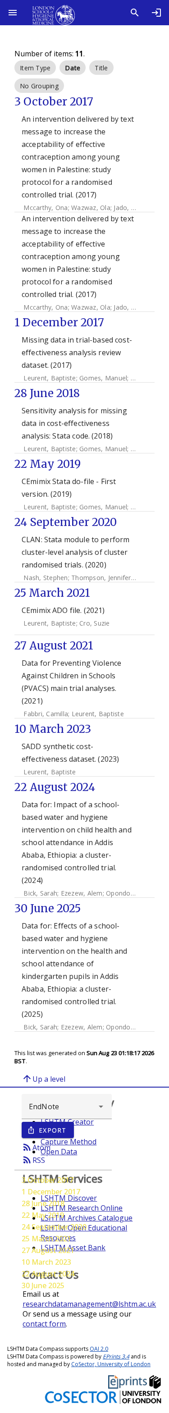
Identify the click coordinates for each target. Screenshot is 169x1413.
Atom (36, 1147)
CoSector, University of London (111, 1364)
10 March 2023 (46, 1262)
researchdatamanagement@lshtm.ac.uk (89, 1304)
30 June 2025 (43, 1285)
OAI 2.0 (99, 1349)
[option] (35, 67)
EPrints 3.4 (116, 1356)
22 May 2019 (43, 1215)
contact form (44, 1324)
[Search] (135, 12)
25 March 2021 (46, 1239)
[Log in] (156, 12)
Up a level (43, 1078)
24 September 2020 (54, 1227)
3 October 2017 (47, 1180)
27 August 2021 (48, 1250)
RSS (33, 1159)
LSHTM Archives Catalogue (86, 1218)
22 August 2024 (48, 1274)
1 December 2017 (51, 1192)
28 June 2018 (43, 1203)
